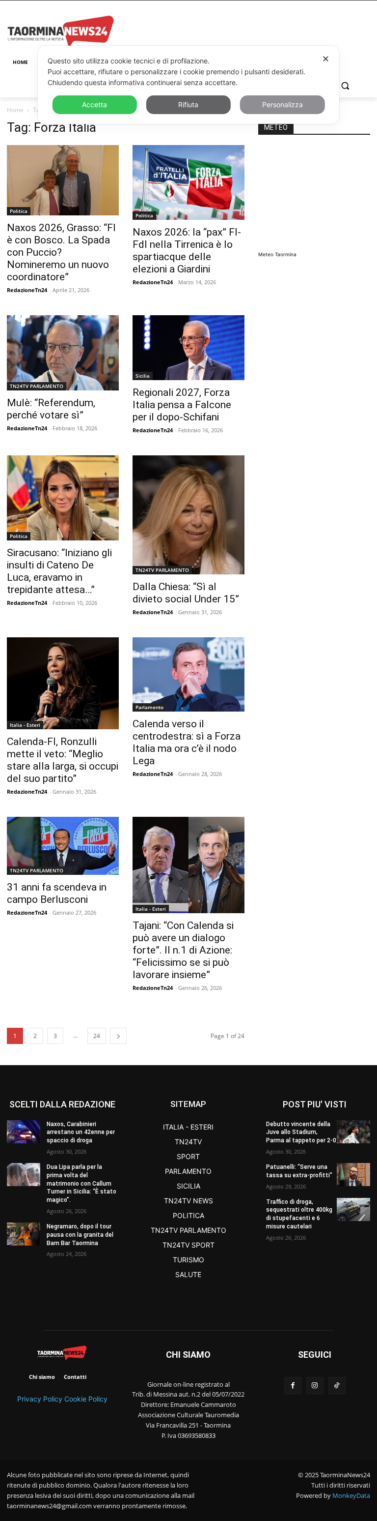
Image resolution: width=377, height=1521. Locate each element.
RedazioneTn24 (27, 290)
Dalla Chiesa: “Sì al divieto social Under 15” (186, 593)
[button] (344, 85)
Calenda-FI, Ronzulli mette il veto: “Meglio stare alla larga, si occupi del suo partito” (62, 760)
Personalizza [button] (282, 104)
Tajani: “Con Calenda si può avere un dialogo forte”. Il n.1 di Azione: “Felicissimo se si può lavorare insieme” (183, 950)
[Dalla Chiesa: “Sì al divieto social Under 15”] (188, 514)
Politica (18, 211)
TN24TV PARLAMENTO (36, 386)
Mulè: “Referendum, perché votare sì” (51, 409)
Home (15, 110)
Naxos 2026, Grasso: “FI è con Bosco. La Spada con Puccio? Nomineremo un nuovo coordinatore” (61, 252)
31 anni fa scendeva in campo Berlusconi (57, 893)
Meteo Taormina (277, 254)
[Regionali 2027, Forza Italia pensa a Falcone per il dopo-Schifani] (188, 347)
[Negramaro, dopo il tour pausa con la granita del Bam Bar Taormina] (23, 1234)
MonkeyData (351, 1495)
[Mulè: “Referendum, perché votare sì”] (63, 352)
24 (96, 1036)
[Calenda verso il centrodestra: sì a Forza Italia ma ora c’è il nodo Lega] (188, 674)
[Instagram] (314, 1385)
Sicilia (142, 375)
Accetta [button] (94, 104)
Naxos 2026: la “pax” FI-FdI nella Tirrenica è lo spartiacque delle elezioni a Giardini (187, 250)
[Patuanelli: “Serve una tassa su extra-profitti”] (353, 1174)
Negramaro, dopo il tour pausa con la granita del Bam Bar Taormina (80, 1235)
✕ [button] (325, 59)
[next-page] (118, 1036)
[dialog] (188, 85)
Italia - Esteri (25, 724)
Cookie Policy (86, 1399)
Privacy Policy (39, 1399)
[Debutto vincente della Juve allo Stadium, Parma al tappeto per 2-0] (353, 1131)
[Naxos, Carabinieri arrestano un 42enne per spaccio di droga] (23, 1131)
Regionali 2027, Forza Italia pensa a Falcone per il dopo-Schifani (182, 405)
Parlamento (149, 707)
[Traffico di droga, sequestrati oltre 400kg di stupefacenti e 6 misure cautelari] (353, 1209)
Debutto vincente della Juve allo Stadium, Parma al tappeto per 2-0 (301, 1132)
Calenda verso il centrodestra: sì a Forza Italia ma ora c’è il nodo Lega (187, 742)
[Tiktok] (337, 1385)
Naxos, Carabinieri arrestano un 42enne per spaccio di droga (81, 1132)
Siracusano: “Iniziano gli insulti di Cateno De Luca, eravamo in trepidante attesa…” (59, 571)
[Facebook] (292, 1385)
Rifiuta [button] (188, 104)
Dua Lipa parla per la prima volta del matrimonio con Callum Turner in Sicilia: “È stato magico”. (81, 1183)
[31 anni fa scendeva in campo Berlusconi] (63, 846)
